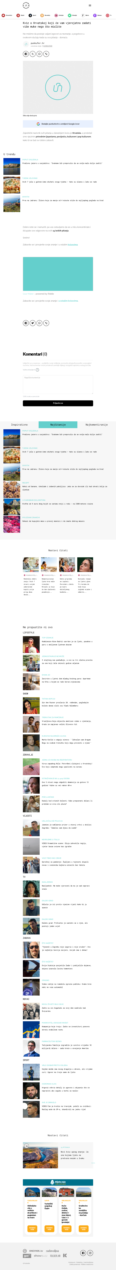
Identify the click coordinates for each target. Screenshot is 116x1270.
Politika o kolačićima (87, 1264)
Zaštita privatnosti (74, 1264)
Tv (110, 15)
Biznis (87, 15)
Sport (34, 15)
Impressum (71, 1262)
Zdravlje (74, 15)
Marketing (79, 1262)
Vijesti (22, 15)
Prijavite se (58, 403)
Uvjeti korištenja (88, 1262)
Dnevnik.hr (9, 15)
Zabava (99, 15)
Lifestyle (61, 15)
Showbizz (47, 15)
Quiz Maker (28, 294)
